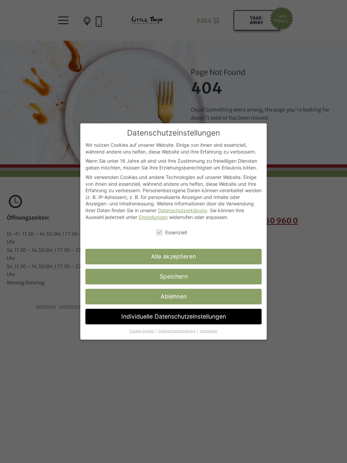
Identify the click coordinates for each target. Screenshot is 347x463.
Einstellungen (153, 217)
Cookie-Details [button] (142, 331)
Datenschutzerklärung (182, 210)
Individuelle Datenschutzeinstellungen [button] (173, 316)
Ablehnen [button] (174, 296)
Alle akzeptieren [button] (173, 256)
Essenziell (176, 232)
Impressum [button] (209, 331)
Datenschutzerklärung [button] (177, 331)
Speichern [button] (174, 276)
